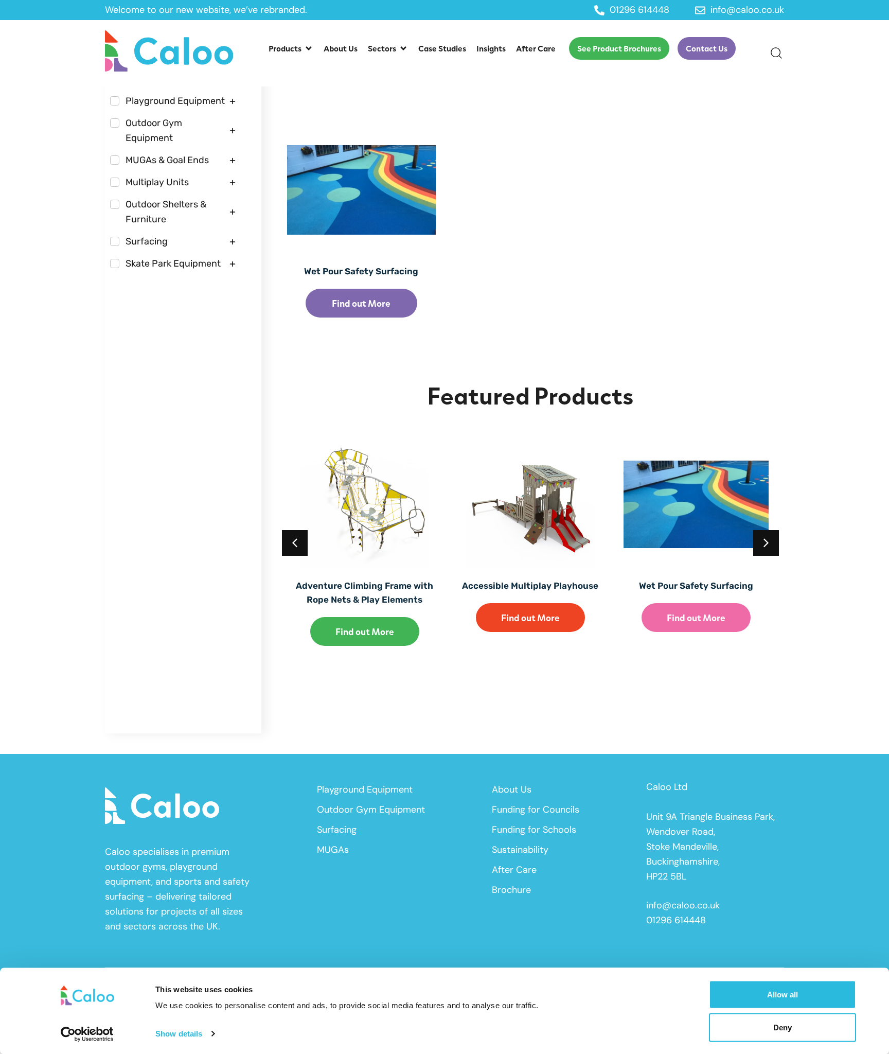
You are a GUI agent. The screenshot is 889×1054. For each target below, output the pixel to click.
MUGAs (333, 850)
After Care (514, 870)
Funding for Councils (535, 809)
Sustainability (520, 850)
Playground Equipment (365, 789)
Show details (178, 1033)
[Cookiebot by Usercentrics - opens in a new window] (87, 1034)
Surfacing (337, 829)
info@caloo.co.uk (683, 905)
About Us (511, 789)
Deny (782, 1027)
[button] (290, 48)
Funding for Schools (534, 829)
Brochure (511, 890)
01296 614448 (676, 920)
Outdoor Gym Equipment (371, 809)
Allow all (782, 994)
